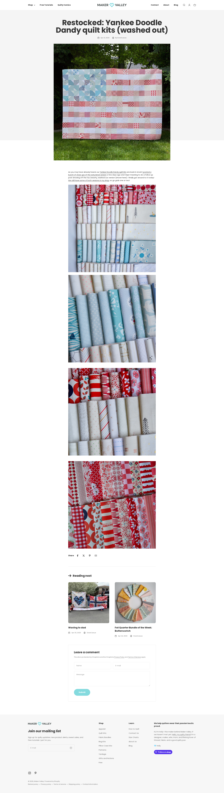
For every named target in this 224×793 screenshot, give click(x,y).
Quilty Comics (64, 5)
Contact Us (134, 733)
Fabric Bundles (105, 737)
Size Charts (134, 737)
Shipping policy (74, 784)
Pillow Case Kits (105, 745)
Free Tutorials (46, 5)
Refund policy (33, 784)
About (166, 5)
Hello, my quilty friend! (181, 734)
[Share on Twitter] (83, 555)
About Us (133, 741)
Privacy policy (46, 784)
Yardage (102, 754)
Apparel (102, 729)
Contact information (90, 784)
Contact (155, 5)
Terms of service (60, 784)
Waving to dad (77, 627)
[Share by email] (95, 555)
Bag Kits (102, 741)
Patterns (102, 750)
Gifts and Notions (106, 758)
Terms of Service (134, 657)
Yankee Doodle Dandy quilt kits (113, 172)
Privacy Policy (119, 657)
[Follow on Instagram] (29, 773)
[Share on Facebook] (77, 555)
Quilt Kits (102, 733)
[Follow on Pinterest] (35, 773)
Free (100, 762)
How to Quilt (134, 729)
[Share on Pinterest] (89, 555)
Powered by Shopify (52, 781)
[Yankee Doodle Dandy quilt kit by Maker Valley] (112, 228)
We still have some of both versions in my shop (88, 180)
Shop (30, 5)
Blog (176, 5)
